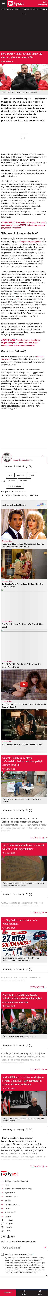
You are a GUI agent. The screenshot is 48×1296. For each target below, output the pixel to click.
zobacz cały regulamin (33, 1272)
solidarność (24, 481)
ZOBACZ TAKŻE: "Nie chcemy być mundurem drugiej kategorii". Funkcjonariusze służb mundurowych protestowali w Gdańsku (20, 343)
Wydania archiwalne (12, 1204)
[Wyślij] (45, 1247)
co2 (10, 475)
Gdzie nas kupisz (11, 1197)
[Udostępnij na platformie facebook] (26, 466)
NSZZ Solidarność (42, 3)
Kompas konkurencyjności (30, 241)
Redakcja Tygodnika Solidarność (16, 1181)
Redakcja (8, 1200)
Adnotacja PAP (10, 1212)
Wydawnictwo (10, 1193)
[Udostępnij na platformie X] (30, 466)
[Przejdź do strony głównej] (16, 3)
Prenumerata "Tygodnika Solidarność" (18, 1189)
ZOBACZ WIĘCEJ (15, 486)
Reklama (8, 1216)
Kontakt (7, 1208)
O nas (7, 1185)
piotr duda (20, 475)
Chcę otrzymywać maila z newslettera (19, 1254)
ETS (17, 299)
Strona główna (6, 9)
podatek (12, 481)
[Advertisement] (24, 31)
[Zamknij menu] (3, 3)
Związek (17, 9)
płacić (32, 475)
